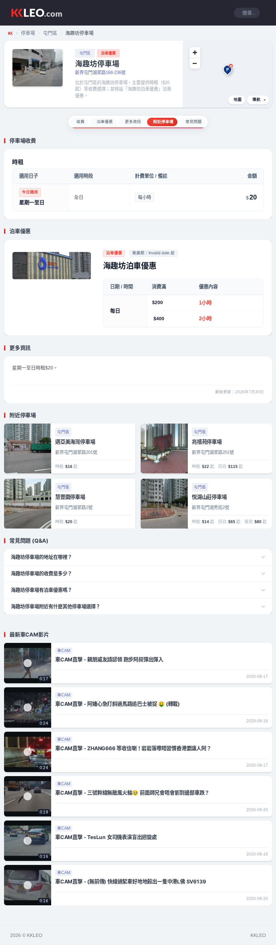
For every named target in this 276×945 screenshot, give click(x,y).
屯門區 (50, 33)
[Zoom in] (194, 52)
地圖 (238, 100)
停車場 (28, 33)
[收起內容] (268, 141)
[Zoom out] (194, 63)
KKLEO (258, 935)
